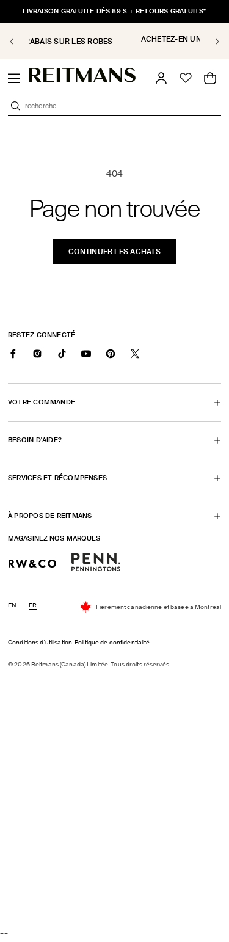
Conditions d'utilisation (40, 642)
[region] (114, 41)
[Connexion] (161, 78)
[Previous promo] (18, 41)
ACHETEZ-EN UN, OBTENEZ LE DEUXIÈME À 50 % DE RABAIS (121, 43)
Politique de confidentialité (112, 642)
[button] (14, 78)
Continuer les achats (114, 252)
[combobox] (122, 106)
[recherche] (15, 106)
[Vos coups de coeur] (186, 78)
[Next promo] (210, 41)
